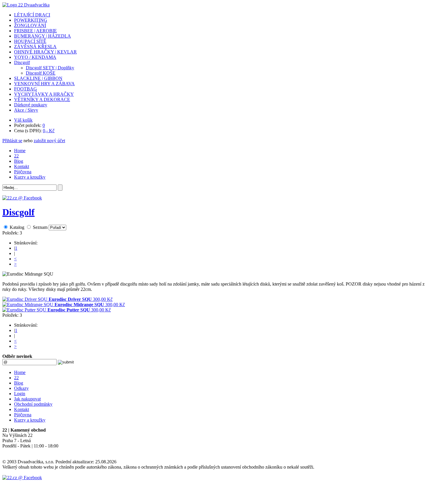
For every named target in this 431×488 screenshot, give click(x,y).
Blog (18, 161)
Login (19, 393)
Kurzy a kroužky (29, 177)
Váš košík (23, 120)
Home (20, 150)
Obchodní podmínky (33, 404)
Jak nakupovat (27, 398)
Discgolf (18, 212)
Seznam (40, 227)
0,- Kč (49, 130)
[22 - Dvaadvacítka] (26, 4)
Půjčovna (22, 171)
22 (16, 155)
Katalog (17, 227)
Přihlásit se (12, 140)
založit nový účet (49, 140)
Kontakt (21, 166)
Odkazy (21, 388)
